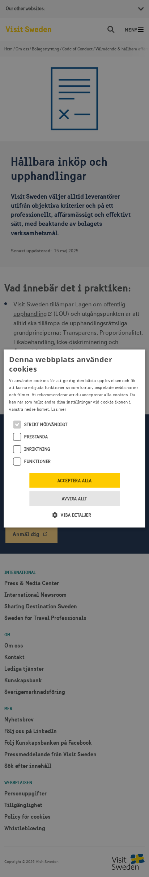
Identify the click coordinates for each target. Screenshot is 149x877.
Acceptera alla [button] (75, 480)
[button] (74, 514)
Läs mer (58, 409)
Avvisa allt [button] (74, 498)
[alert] (74, 438)
